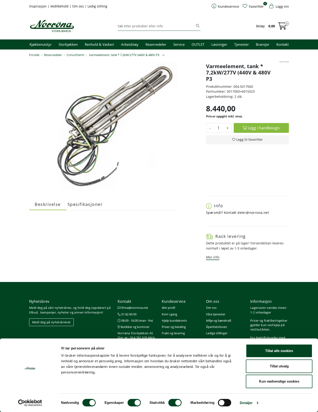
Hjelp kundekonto (174, 320)
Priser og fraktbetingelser (268, 320)
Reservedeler (155, 44)
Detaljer (246, 403)
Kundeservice (174, 301)
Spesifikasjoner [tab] (85, 204)
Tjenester (241, 44)
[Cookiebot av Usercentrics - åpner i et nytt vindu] (30, 402)
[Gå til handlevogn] (282, 27)
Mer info (212, 257)
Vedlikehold (59, 6)
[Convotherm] (284, 61)
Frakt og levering (173, 333)
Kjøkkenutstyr (41, 44)
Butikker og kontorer (134, 327)
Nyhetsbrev (39, 301)
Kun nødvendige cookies (279, 381)
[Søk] (197, 26)
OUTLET (198, 44)
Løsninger (219, 44)
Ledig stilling (97, 6)
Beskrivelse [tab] (48, 204)
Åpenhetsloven (216, 327)
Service (179, 44)
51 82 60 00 (128, 314)
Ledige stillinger (216, 333)
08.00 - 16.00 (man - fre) (137, 320)
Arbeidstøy (130, 44)
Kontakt (282, 44)
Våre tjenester (215, 314)
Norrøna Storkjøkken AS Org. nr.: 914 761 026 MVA (136, 335)
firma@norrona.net (134, 308)
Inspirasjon (38, 6)
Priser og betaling (174, 327)
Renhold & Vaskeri (99, 44)
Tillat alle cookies (279, 351)
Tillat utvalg (279, 366)
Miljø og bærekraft (218, 320)
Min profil (168, 308)
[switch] (134, 402)
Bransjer (262, 44)
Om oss (78, 6)
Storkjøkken (68, 44)
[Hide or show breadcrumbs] (163, 55)
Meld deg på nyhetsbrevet (51, 322)
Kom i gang (169, 314)
